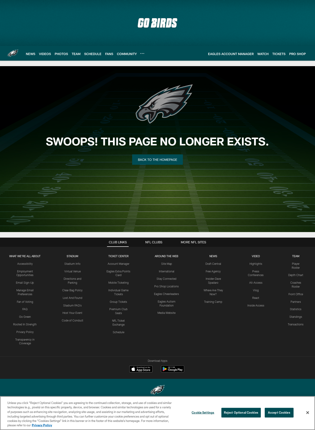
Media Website (166, 312)
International (166, 271)
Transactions (295, 324)
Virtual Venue (72, 271)
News (213, 256)
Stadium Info (72, 263)
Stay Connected (166, 278)
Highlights (256, 263)
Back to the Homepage (157, 160)
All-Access (255, 282)
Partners (296, 301)
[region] (157, 413)
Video (256, 256)
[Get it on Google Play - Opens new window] (172, 371)
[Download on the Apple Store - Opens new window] (141, 370)
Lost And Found (72, 297)
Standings (295, 316)
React (255, 297)
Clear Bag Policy (72, 290)
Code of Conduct (72, 320)
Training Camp (213, 301)
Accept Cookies (279, 412)
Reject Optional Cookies (241, 412)
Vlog (256, 290)
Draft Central (213, 263)
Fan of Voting (25, 301)
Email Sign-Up (25, 282)
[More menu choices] (142, 53)
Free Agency (213, 271)
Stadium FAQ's (72, 305)
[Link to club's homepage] (12, 53)
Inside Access (255, 305)
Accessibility (25, 263)
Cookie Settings (203, 412)
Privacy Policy (25, 331)
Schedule (118, 332)
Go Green (25, 316)
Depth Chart (295, 275)
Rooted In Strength (25, 324)
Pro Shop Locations (166, 286)
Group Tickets (118, 301)
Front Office (295, 294)
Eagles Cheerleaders (166, 293)
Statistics (295, 309)
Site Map (166, 263)
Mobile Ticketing (118, 282)
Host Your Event (72, 312)
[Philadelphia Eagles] (157, 390)
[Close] (308, 413)
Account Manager (118, 263)
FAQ (24, 309)
